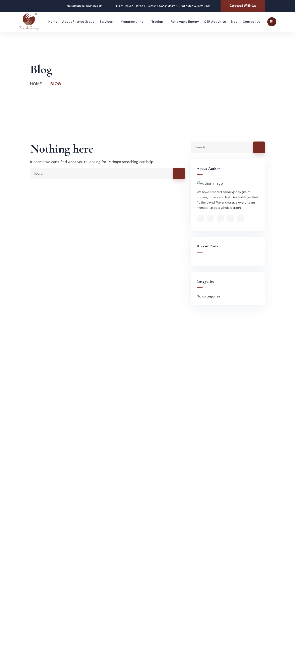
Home (36, 83)
